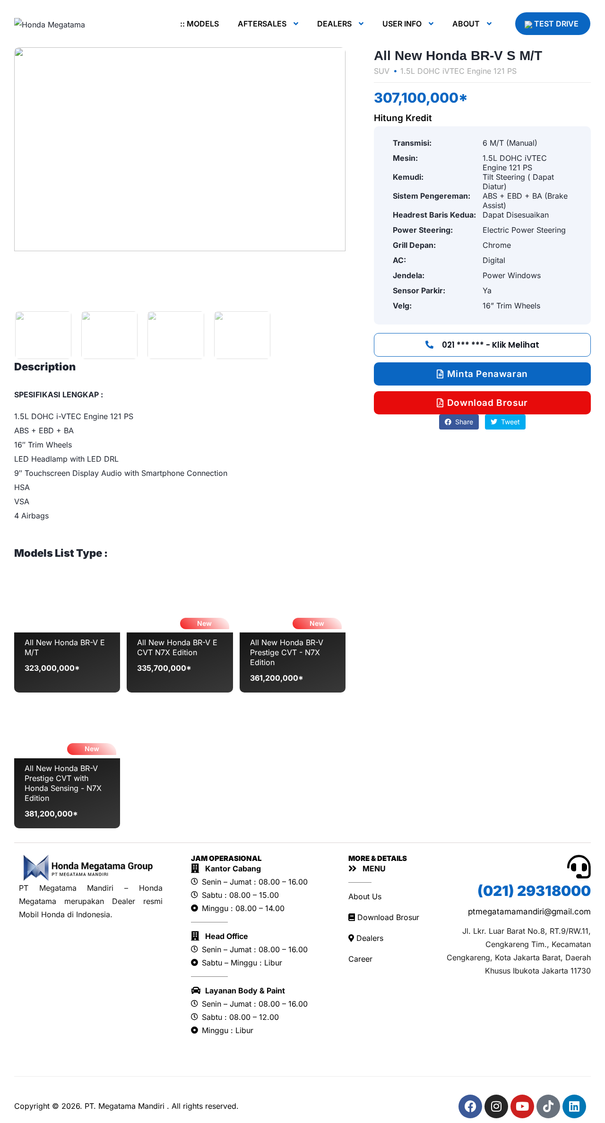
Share (463, 422)
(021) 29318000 (534, 890)
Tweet (509, 422)
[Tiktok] (548, 1106)
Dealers (334, 23)
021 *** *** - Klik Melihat (489, 345)
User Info (402, 23)
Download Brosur (387, 917)
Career (360, 959)
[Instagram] (496, 1106)
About (466, 23)
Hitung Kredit (403, 118)
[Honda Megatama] (49, 24)
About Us (364, 896)
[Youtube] (522, 1106)
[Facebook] (470, 1106)
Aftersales (262, 23)
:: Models (199, 23)
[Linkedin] (574, 1106)
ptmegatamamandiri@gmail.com (529, 911)
